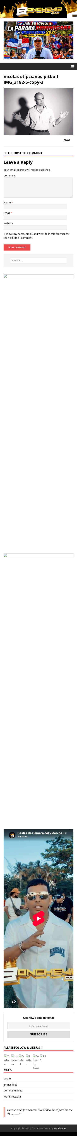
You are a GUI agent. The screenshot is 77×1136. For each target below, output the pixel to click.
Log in (7, 1078)
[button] (72, 66)
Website (8, 223)
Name (7, 202)
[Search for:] (38, 261)
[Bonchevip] (38, 15)
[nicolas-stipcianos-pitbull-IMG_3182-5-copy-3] (38, 132)
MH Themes (60, 1128)
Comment (9, 175)
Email (7, 213)
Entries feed (10, 1084)
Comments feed (13, 1090)
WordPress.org (12, 1096)
